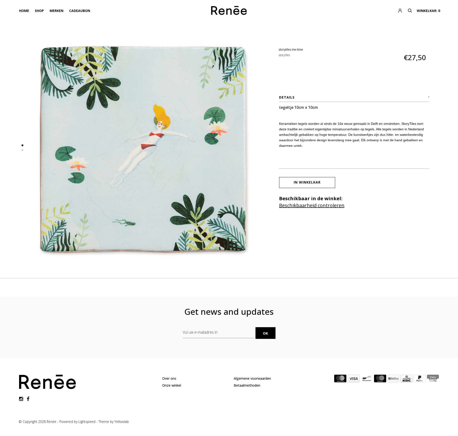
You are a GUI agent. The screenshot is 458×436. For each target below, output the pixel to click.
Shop (39, 10)
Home (24, 10)
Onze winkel (171, 385)
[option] (144, 149)
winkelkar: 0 (428, 10)
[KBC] (406, 379)
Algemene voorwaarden (252, 378)
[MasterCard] (340, 379)
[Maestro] (380, 379)
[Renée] (229, 11)
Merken (56, 10)
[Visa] (354, 379)
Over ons (169, 378)
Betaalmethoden (247, 385)
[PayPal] (420, 379)
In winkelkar (307, 182)
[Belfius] (393, 379)
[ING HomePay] (433, 379)
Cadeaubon (79, 10)
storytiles (284, 55)
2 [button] (22, 150)
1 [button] (22, 145)
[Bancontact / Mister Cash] (367, 379)
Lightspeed (86, 421)
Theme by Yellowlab (114, 421)
